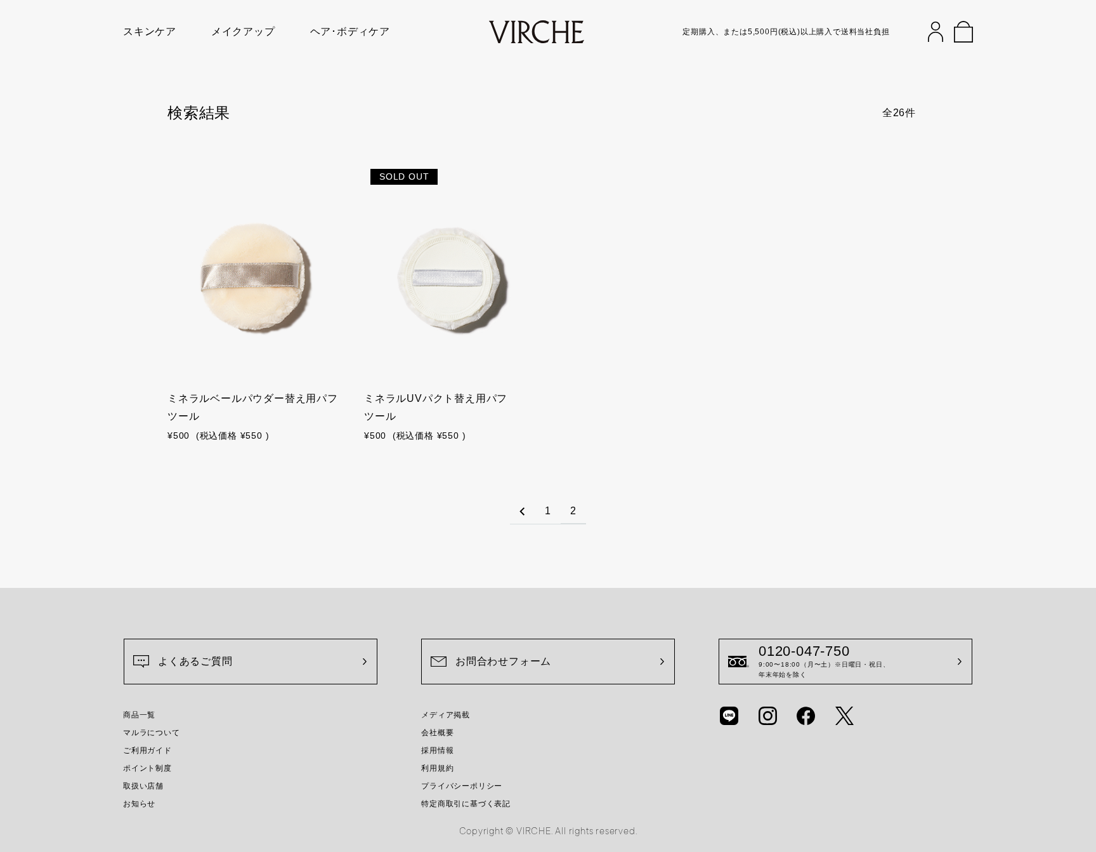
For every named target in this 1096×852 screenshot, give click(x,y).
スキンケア (149, 31)
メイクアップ (243, 31)
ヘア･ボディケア (350, 31)
